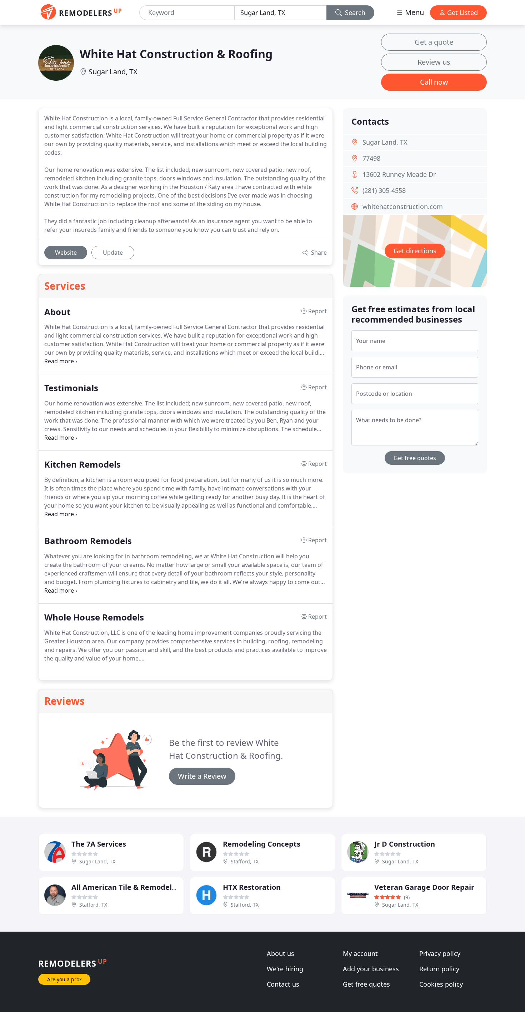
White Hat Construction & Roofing (176, 53)
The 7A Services (98, 844)
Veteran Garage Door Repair (424, 887)
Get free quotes (415, 458)
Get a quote (434, 42)
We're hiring (285, 968)
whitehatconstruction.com (402, 206)
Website (66, 252)
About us (280, 953)
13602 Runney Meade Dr (399, 174)
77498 (371, 158)
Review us (434, 62)
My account (360, 953)
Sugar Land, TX (113, 71)
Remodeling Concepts (261, 844)
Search (354, 12)
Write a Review (202, 776)
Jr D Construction (404, 844)
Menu (413, 12)
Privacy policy (439, 953)
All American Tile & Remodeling (127, 887)
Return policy (439, 968)
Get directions (415, 250)
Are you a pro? (64, 979)
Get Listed (461, 12)
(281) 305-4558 (384, 190)
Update (113, 252)
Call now (434, 82)
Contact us (283, 984)
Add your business (371, 968)
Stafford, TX (245, 861)
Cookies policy (441, 984)
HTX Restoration (252, 887)
